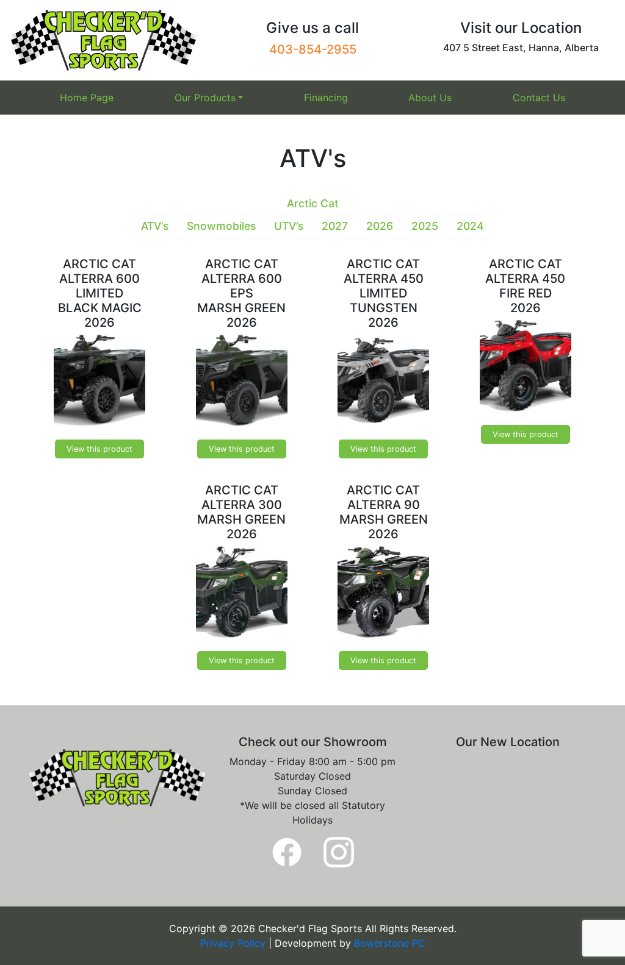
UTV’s (288, 225)
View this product (99, 449)
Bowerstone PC (389, 943)
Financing (326, 97)
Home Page (87, 97)
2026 (379, 225)
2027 (335, 225)
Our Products (205, 97)
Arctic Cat (313, 203)
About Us (430, 97)
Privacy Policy (234, 943)
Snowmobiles (221, 225)
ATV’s (154, 225)
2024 (470, 225)
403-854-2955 (312, 49)
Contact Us (539, 97)
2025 (424, 225)
